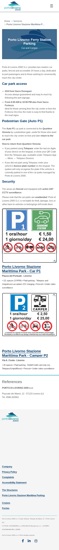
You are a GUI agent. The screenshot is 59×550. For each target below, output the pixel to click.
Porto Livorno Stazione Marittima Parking (23, 495)
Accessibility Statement (14, 482)
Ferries (5, 508)
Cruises (6, 503)
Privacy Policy (9, 472)
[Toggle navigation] (51, 6)
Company (7, 466)
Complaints (8, 477)
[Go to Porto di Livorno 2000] (12, 6)
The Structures (10, 490)
